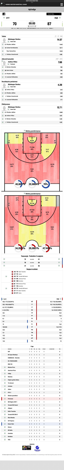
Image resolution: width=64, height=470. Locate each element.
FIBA (26, 449)
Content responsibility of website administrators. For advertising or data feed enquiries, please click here (39, 454)
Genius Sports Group (37, 449)
